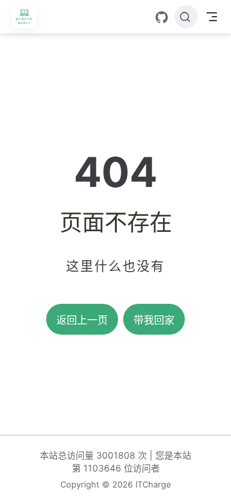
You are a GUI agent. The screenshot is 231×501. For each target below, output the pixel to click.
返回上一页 (82, 320)
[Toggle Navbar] (212, 16)
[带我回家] (28, 16)
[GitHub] (161, 17)
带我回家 (154, 320)
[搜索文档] (186, 16)
